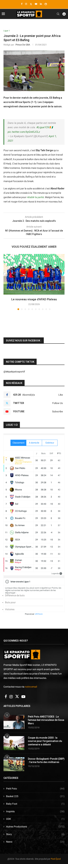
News (35, 841)
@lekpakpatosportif (14, 371)
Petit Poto (35, 788)
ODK (35, 818)
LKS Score (39, 614)
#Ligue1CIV (43, 127)
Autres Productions (35, 826)
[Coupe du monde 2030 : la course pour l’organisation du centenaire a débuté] (13, 743)
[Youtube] (36, 4)
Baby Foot (35, 803)
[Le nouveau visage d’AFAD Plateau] (34, 274)
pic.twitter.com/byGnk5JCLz (24, 131)
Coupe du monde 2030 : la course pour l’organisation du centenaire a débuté (45, 741)
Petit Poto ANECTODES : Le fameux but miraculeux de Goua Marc (46, 720)
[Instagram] (26, 4)
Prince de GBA (23, 44)
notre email (31, 686)
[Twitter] (31, 4)
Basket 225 (35, 796)
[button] (6, 282)
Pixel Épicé (56, 859)
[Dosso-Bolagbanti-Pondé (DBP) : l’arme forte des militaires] (13, 764)
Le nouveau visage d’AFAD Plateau (34, 299)
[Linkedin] (41, 4)
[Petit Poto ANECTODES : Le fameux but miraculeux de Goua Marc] (13, 722)
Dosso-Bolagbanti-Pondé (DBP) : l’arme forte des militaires (46, 760)
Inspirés (35, 811)
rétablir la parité (35, 197)
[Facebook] (21, 4)
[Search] (58, 14)
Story (35, 834)
